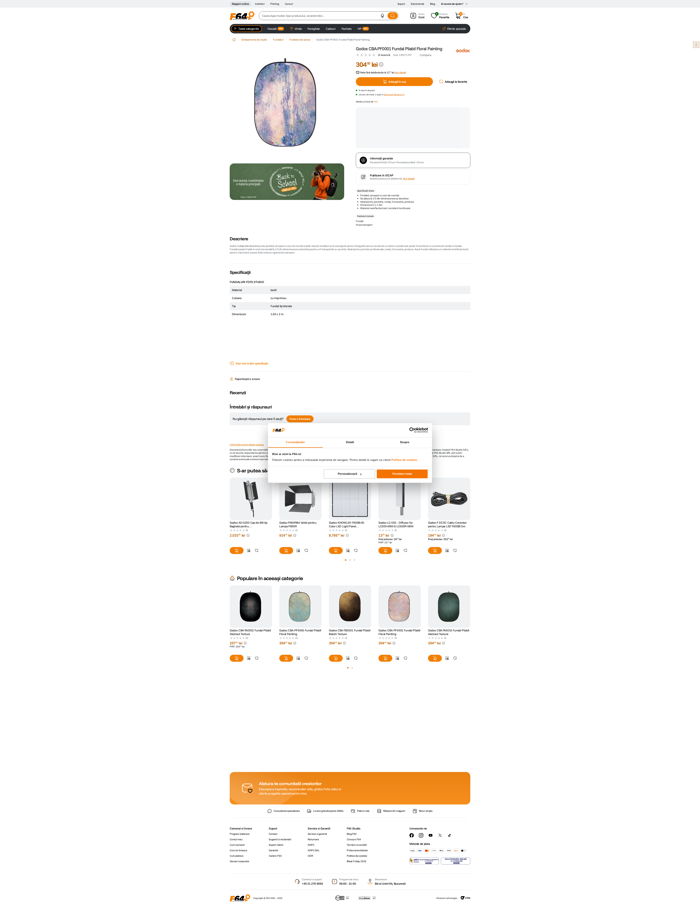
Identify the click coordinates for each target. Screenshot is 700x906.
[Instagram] (421, 849)
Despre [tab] (404, 442)
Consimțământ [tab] (295, 442)
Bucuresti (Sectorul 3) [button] (394, 99)
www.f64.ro (292, 534)
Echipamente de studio (254, 39)
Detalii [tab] (350, 442)
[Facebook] (411, 849)
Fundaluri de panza (299, 39)
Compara (425, 55)
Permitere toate (402, 473)
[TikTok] (449, 849)
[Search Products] (393, 15)
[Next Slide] (470, 583)
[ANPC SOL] (455, 874)
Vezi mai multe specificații (252, 337)
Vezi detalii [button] (400, 77)
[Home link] (234, 39)
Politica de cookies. (404, 459)
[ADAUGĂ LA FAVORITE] (455, 476)
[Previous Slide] (229, 583)
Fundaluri (278, 39)
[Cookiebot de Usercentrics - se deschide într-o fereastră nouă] (412, 430)
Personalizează (347, 473)
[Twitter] (440, 849)
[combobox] (329, 15)
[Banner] (287, 181)
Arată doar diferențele (248, 427)
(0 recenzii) (384, 55)
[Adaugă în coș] (435, 476)
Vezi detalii (409, 138)
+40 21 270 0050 (312, 897)
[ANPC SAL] (424, 874)
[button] (382, 15)
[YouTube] (430, 849)
